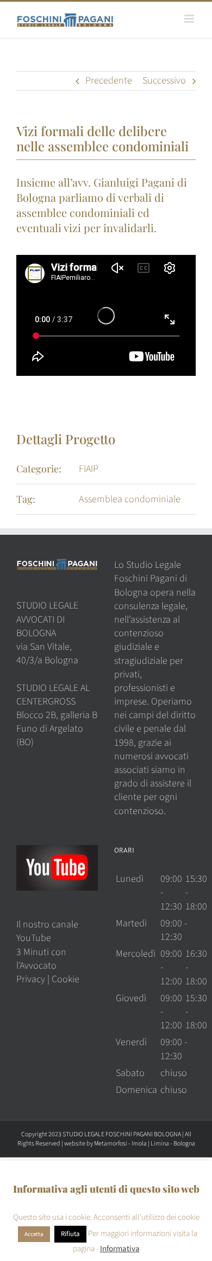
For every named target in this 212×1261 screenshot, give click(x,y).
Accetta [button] (33, 1234)
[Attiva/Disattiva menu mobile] (190, 18)
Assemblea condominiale (129, 499)
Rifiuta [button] (70, 1234)
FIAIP (88, 469)
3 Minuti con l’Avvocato (41, 958)
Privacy (30, 979)
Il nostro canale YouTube (47, 931)
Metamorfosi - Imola (120, 1143)
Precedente (108, 80)
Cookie (65, 979)
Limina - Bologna (173, 1143)
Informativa (120, 1248)
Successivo (164, 80)
